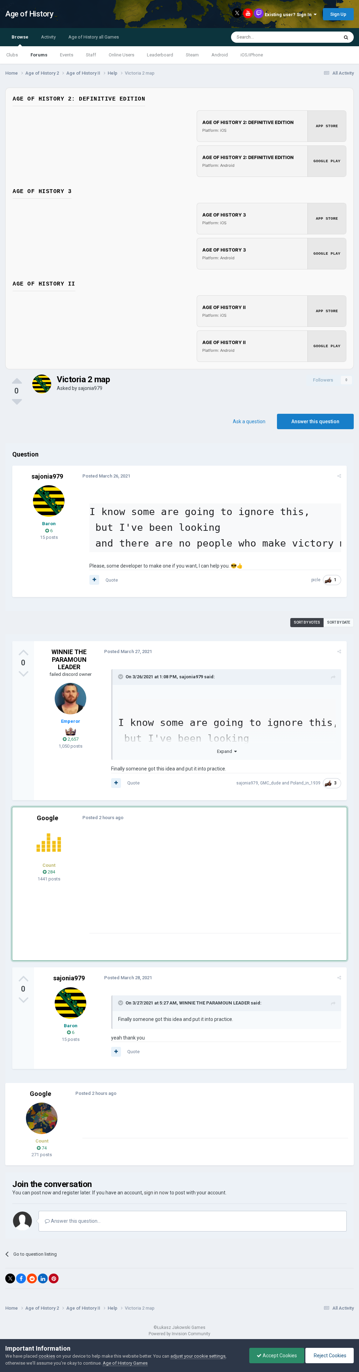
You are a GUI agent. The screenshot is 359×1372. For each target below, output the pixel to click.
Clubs (12, 54)
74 (44, 1148)
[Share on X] (10, 1278)
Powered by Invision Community (179, 1333)
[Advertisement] (171, 884)
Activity (48, 37)
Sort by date (338, 622)
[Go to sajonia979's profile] (41, 384)
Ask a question (249, 421)
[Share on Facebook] (21, 1278)
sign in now (156, 1192)
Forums (39, 54)
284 (51, 871)
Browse (20, 37)
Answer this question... (75, 1221)
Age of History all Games (93, 37)
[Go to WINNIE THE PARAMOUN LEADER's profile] (70, 698)
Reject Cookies (329, 1355)
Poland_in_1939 (305, 783)
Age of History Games (125, 1363)
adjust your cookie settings (197, 1356)
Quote (112, 580)
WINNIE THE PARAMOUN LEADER (69, 659)
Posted (106, 476)
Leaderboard (160, 54)
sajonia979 (90, 388)
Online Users (121, 54)
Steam (192, 54)
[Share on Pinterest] (54, 1278)
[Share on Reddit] (32, 1278)
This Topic (319, 37)
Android (219, 54)
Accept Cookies (279, 1355)
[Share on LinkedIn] (43, 1278)
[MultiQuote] (94, 580)
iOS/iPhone (252, 54)
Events (66, 54)
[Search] (346, 37)
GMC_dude (270, 783)
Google (47, 818)
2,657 (73, 739)
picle (315, 579)
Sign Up (338, 14)
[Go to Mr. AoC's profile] (49, 842)
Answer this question (315, 421)
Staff (91, 54)
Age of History (29, 13)
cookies (47, 1356)
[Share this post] (339, 476)
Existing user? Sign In (289, 14)
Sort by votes (307, 622)
